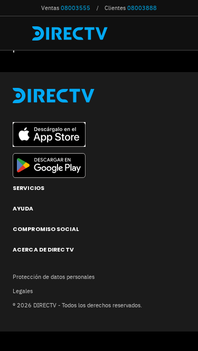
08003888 (142, 8)
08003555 (75, 8)
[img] (20, 33)
